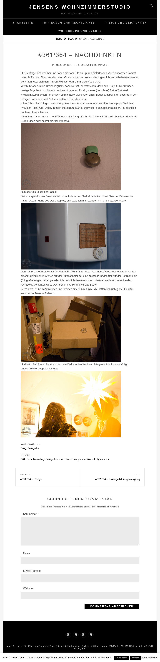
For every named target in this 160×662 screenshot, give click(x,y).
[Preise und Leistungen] (83, 635)
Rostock (90, 459)
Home (59, 39)
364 (23, 459)
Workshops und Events (80, 31)
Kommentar (30, 513)
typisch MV (103, 459)
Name (26, 553)
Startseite (23, 22)
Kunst (69, 459)
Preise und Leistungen (126, 22)
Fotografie (33, 448)
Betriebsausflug (35, 459)
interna (60, 459)
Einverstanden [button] (121, 658)
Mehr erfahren (149, 657)
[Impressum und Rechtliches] (76, 635)
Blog (71, 39)
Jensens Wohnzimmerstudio (80, 7)
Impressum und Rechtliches (69, 22)
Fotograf (50, 459)
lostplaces (79, 459)
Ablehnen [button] (135, 658)
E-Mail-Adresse (32, 570)
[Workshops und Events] (91, 635)
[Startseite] (68, 635)
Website (28, 588)
